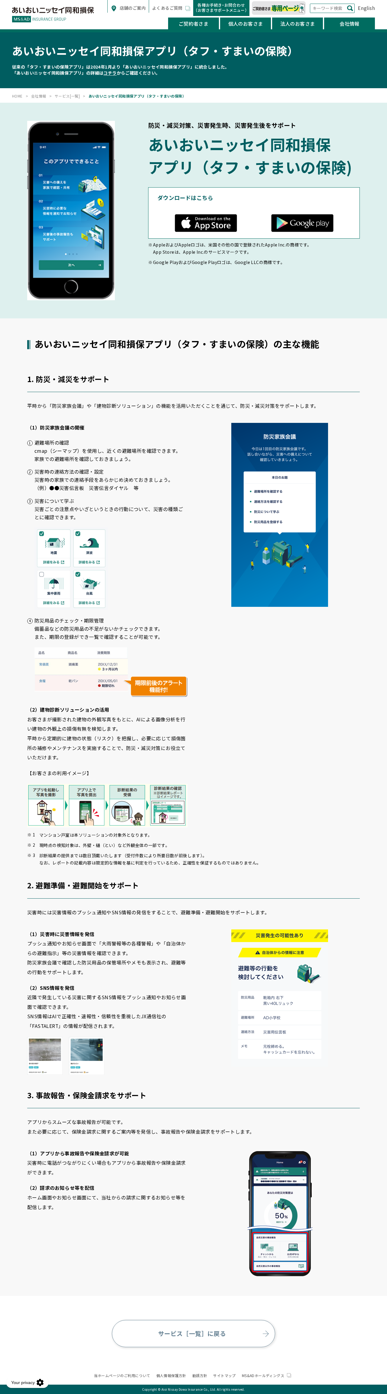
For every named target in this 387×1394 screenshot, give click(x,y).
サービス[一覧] (67, 95)
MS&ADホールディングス (263, 1375)
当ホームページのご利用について (122, 1375)
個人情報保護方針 (171, 1375)
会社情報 (349, 23)
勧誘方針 (199, 1375)
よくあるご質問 (168, 8)
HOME (17, 95)
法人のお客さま (297, 23)
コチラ (109, 73)
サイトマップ (224, 1375)
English (366, 7)
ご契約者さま (193, 23)
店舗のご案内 (132, 8)
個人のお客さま (245, 23)
